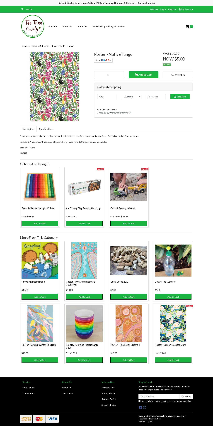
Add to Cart (145, 74)
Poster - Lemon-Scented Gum (170, 344)
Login (163, 9)
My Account (28, 387)
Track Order (28, 393)
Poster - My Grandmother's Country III (80, 283)
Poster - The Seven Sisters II (125, 344)
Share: (98, 60)
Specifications (46, 129)
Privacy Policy (108, 393)
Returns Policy (109, 399)
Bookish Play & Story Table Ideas (109, 26)
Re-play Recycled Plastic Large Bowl (82, 346)
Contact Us (82, 26)
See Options (40, 223)
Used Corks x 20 (119, 281)
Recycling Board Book (33, 281)
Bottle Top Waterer (165, 281)
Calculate (181, 96)
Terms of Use (108, 387)
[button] (178, 74)
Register (172, 9)
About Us (67, 26)
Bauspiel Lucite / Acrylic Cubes (38, 208)
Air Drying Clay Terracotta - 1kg (83, 208)
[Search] (22, 9)
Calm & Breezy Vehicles (122, 208)
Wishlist (154, 9)
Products (52, 26)
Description (28, 129)
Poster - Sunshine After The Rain (39, 344)
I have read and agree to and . (165, 401)
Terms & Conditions (169, 401)
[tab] (28, 129)
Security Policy (109, 405)
